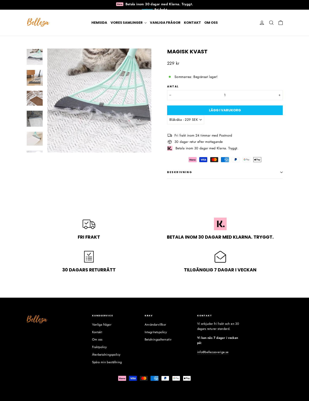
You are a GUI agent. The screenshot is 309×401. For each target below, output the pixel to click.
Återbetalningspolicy (106, 354)
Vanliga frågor (165, 22)
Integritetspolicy (156, 332)
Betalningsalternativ (158, 339)
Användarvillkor (155, 324)
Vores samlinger (127, 22)
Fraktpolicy (99, 347)
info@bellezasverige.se (213, 352)
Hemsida (99, 22)
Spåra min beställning (107, 362)
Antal (173, 86)
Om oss (211, 22)
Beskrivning (179, 172)
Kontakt (192, 22)
